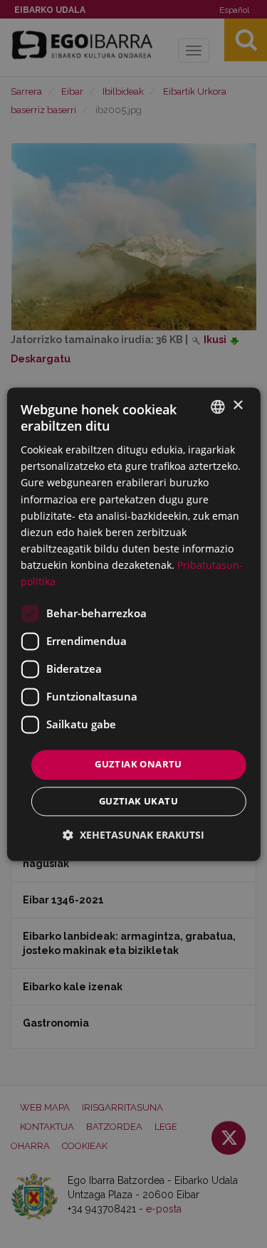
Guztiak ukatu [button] (138, 801)
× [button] (237, 405)
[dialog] (133, 624)
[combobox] (218, 406)
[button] (133, 835)
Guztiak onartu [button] (138, 764)
